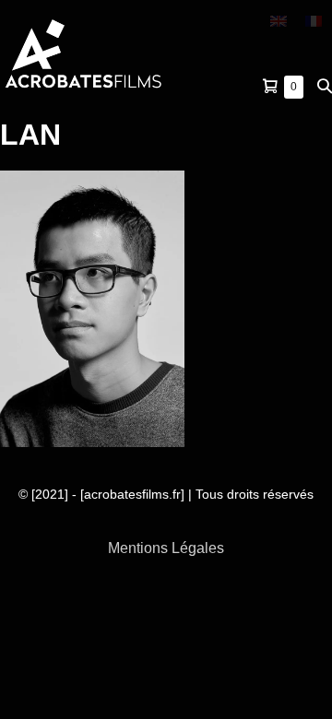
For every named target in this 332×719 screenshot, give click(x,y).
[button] (324, 86)
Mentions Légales (166, 548)
